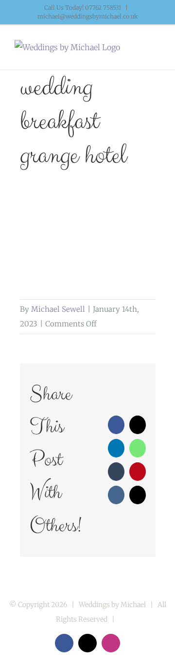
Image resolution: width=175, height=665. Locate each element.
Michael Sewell (58, 309)
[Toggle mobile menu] (156, 50)
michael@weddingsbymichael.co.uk (87, 16)
